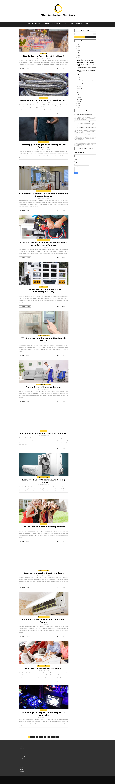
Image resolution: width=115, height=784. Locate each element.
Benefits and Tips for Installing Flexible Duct (43, 100)
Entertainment (56, 23)
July (78, 90)
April (78, 95)
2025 (77, 46)
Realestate (60, 26)
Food (72, 23)
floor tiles (22, 767)
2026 (77, 44)
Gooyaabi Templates (67, 780)
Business (37, 23)
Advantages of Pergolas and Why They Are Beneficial (84, 142)
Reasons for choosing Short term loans (43, 573)
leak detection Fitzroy (44, 239)
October (79, 84)
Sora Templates (51, 780)
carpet (21, 763)
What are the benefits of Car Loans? (43, 668)
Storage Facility (23, 759)
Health (87, 23)
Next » (53, 737)
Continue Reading (24, 68)
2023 (77, 50)
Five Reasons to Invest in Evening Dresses (43, 526)
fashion (44, 524)
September (79, 86)
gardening (79, 23)
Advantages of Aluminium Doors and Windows (43, 433)
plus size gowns (44, 142)
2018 (77, 103)
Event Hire (44, 53)
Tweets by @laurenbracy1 (79, 152)
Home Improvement (49, 26)
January (78, 101)
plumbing (22, 769)
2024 (77, 48)
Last (57, 737)
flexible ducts (44, 97)
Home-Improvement (24, 754)
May (78, 94)
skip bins (22, 771)
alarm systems (23, 761)
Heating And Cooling (44, 477)
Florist (21, 752)
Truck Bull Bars (44, 286)
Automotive (29, 23)
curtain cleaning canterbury (44, 384)
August (78, 88)
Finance (66, 23)
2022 (77, 52)
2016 (77, 107)
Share (63, 68)
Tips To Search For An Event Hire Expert (43, 56)
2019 (77, 57)
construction (22, 765)
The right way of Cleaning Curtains (43, 387)
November (79, 83)
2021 (77, 53)
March (78, 97)
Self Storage (22, 755)
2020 (77, 55)
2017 (77, 105)
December (79, 59)
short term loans (44, 570)
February (79, 99)
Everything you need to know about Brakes (82, 121)
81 (48, 737)
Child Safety (46, 23)
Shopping (69, 26)
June (78, 92)
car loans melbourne (44, 665)
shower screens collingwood (44, 191)
